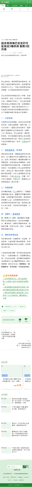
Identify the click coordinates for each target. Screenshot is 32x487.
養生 (8, 6)
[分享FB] (4, 9)
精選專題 (20, 477)
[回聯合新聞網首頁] (2, 2)
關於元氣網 (6, 477)
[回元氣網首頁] (6, 2)
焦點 (2, 6)
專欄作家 (21, 480)
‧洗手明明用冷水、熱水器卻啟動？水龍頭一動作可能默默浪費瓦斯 (16, 281)
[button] (29, 5)
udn (2, 39)
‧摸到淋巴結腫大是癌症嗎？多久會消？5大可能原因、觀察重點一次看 (16, 295)
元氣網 (6, 39)
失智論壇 (14, 6)
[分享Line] (12, 9)
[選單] (30, 2)
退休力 (9, 480)
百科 (26, 6)
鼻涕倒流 (16, 214)
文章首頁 (15, 480)
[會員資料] (27, 2)
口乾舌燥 (16, 176)
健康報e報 (17, 470)
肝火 (15, 191)
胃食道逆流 (9, 150)
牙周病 (24, 141)
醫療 (21, 6)
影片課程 (4, 375)
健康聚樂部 (13, 477)
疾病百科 (26, 477)
